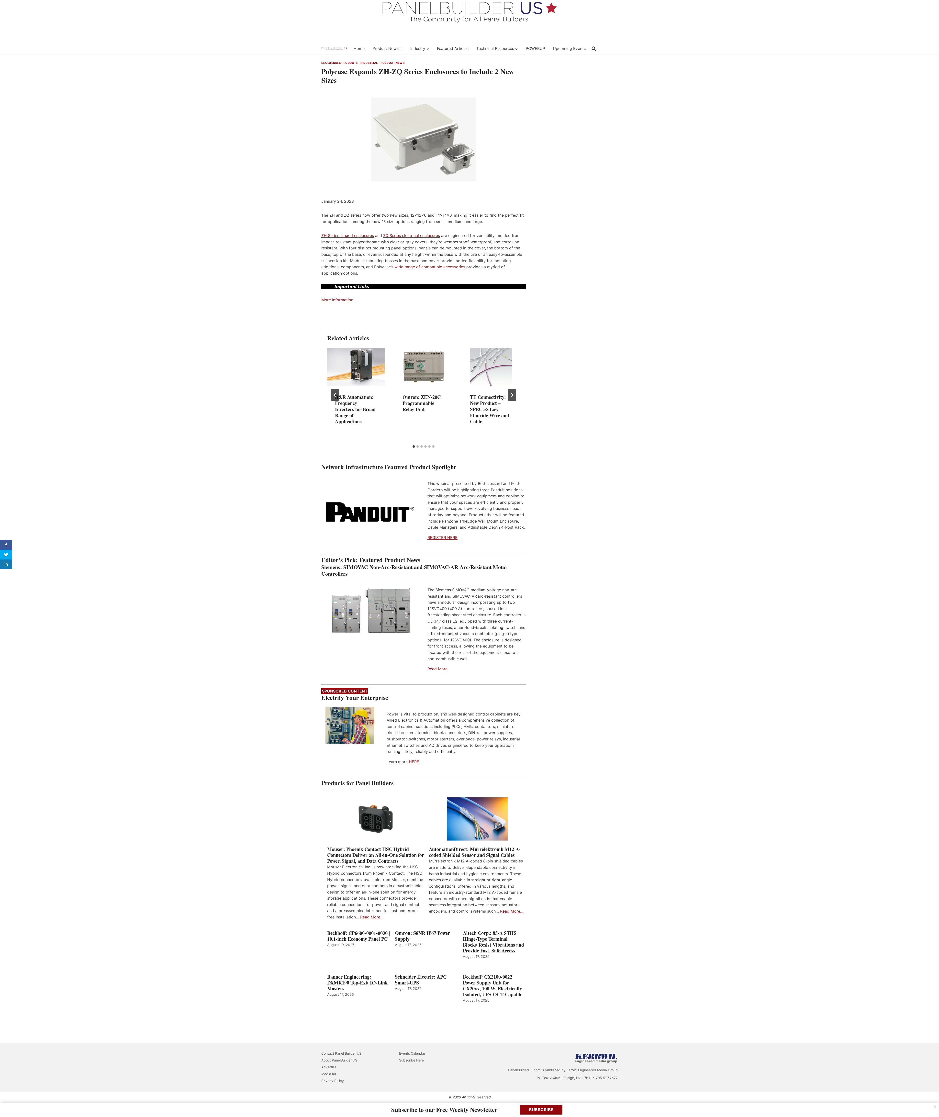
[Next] (512, 395)
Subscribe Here (411, 1060)
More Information (337, 299)
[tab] (414, 446)
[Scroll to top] (930, 1103)
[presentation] (356, 367)
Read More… (371, 917)
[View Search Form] (594, 49)
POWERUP (535, 48)
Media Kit (328, 1074)
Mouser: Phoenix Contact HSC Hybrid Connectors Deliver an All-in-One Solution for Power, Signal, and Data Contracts (375, 855)
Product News (393, 63)
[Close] (934, 1107)
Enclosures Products (339, 63)
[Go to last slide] (335, 395)
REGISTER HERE (442, 537)
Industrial (369, 63)
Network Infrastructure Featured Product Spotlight (388, 466)
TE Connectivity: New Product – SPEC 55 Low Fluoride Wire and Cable (489, 409)
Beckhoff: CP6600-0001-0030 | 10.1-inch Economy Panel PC (358, 936)
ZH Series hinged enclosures (347, 235)
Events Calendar (412, 1053)
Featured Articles (453, 48)
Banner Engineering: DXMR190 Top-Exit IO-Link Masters (357, 983)
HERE (414, 761)
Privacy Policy (332, 1081)
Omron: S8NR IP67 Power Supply (422, 936)
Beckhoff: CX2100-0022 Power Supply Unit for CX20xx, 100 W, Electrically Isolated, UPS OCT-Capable (492, 985)
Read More (437, 668)
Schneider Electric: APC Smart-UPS (421, 980)
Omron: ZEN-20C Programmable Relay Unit (421, 403)
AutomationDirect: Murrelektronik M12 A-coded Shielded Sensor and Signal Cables (474, 852)
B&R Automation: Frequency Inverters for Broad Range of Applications (355, 409)
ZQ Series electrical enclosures (411, 235)
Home (359, 48)
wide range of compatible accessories (429, 266)
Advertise (328, 1067)
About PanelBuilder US (339, 1060)
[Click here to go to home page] (334, 48)
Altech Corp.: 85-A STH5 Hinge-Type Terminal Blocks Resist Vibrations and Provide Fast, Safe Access (493, 942)
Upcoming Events (569, 48)
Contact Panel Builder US (341, 1053)
